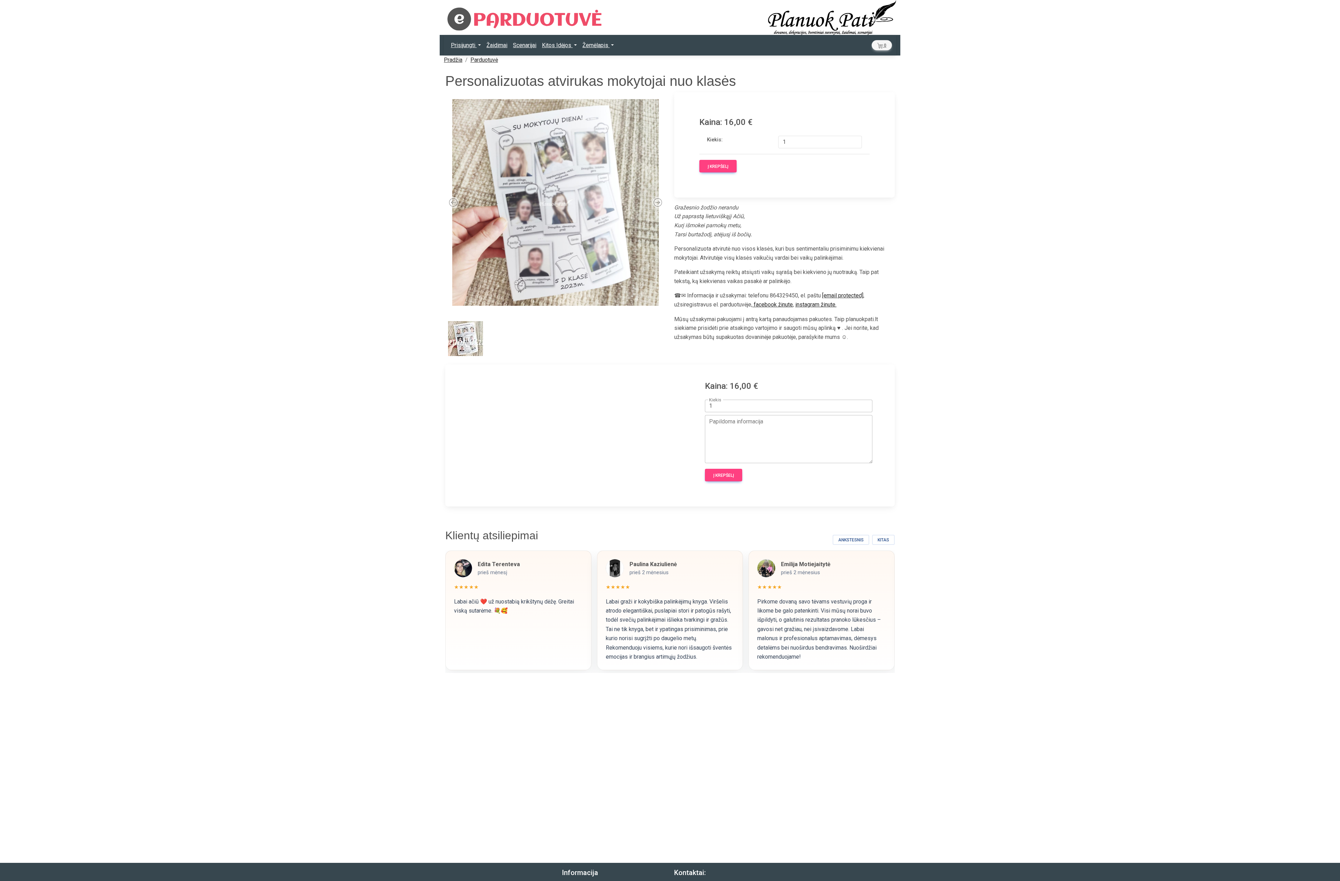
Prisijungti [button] (464, 45)
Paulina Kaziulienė (653, 564)
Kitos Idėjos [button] (557, 45)
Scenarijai (524, 45)
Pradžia (453, 60)
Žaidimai (496, 45)
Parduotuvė (484, 60)
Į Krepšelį (718, 166)
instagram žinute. (815, 304)
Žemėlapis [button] (596, 45)
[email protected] (842, 295)
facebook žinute (772, 304)
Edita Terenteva (499, 564)
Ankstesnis (851, 540)
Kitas (883, 540)
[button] (882, 45)
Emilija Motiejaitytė (806, 564)
